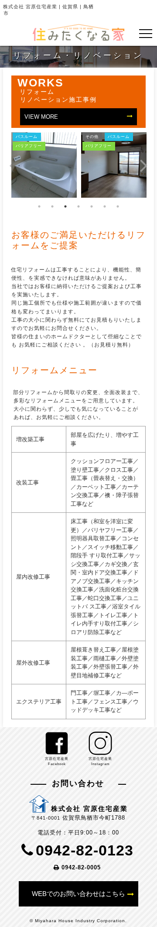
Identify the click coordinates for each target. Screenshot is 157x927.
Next (144, 165)
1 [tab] (39, 206)
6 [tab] (104, 206)
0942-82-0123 (84, 850)
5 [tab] (91, 206)
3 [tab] (65, 206)
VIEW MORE (41, 116)
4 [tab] (78, 206)
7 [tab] (117, 206)
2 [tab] (52, 206)
